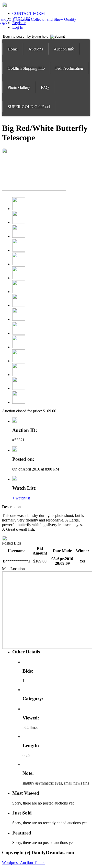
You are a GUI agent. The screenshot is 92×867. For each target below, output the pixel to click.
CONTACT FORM (28, 13)
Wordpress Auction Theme (23, 862)
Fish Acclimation (69, 68)
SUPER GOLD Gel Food (29, 106)
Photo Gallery (19, 87)
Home (13, 48)
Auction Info (64, 48)
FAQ (45, 87)
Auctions (35, 48)
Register (19, 22)
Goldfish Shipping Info (26, 68)
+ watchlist (21, 498)
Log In (17, 27)
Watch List (21, 18)
